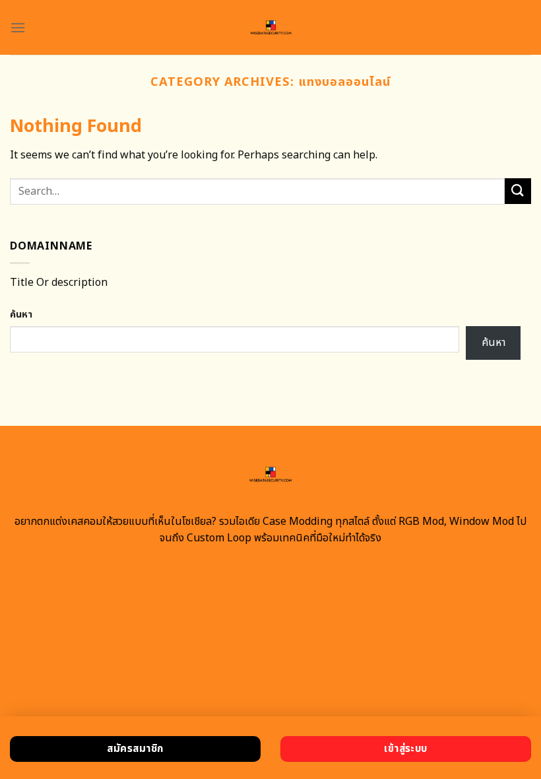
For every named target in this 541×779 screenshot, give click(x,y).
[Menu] (18, 27)
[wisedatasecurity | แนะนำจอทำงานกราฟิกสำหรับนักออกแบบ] (270, 27)
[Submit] (518, 191)
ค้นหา (21, 315)
